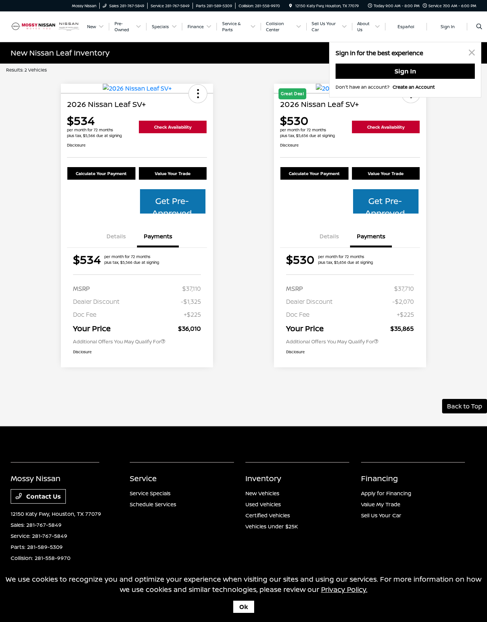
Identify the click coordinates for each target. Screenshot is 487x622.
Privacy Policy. (344, 589)
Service (143, 478)
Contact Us (43, 496)
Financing (379, 478)
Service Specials (150, 493)
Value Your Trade (173, 173)
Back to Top (464, 406)
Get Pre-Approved (172, 204)
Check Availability (172, 127)
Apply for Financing (386, 493)
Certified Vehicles (267, 515)
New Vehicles (262, 493)
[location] (290, 5)
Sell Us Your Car (381, 515)
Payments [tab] (158, 236)
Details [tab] (116, 236)
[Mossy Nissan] (45, 26)
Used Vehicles (263, 504)
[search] (479, 26)
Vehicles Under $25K (271, 526)
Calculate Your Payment (101, 173)
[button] (197, 93)
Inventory (263, 478)
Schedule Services (153, 504)
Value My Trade (380, 504)
